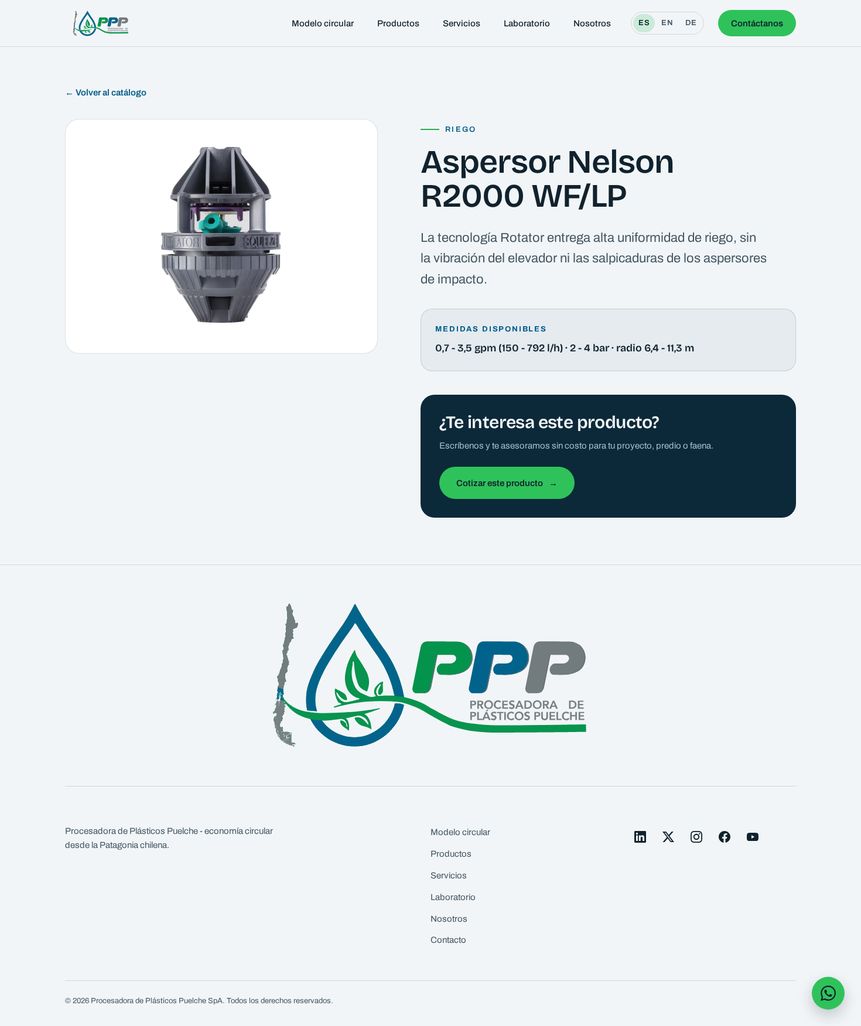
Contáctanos (757, 23)
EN (667, 23)
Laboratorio (527, 23)
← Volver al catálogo (105, 92)
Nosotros (592, 23)
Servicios (461, 23)
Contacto (448, 940)
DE (691, 23)
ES (644, 23)
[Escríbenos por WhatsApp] (828, 993)
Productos (398, 23)
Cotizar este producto (507, 483)
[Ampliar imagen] (221, 236)
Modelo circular (323, 23)
